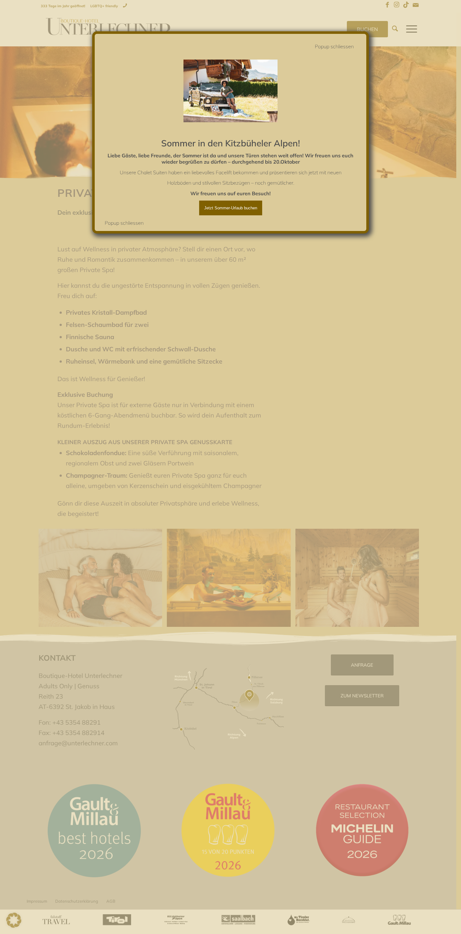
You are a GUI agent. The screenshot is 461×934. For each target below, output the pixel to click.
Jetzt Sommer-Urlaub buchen (230, 208)
